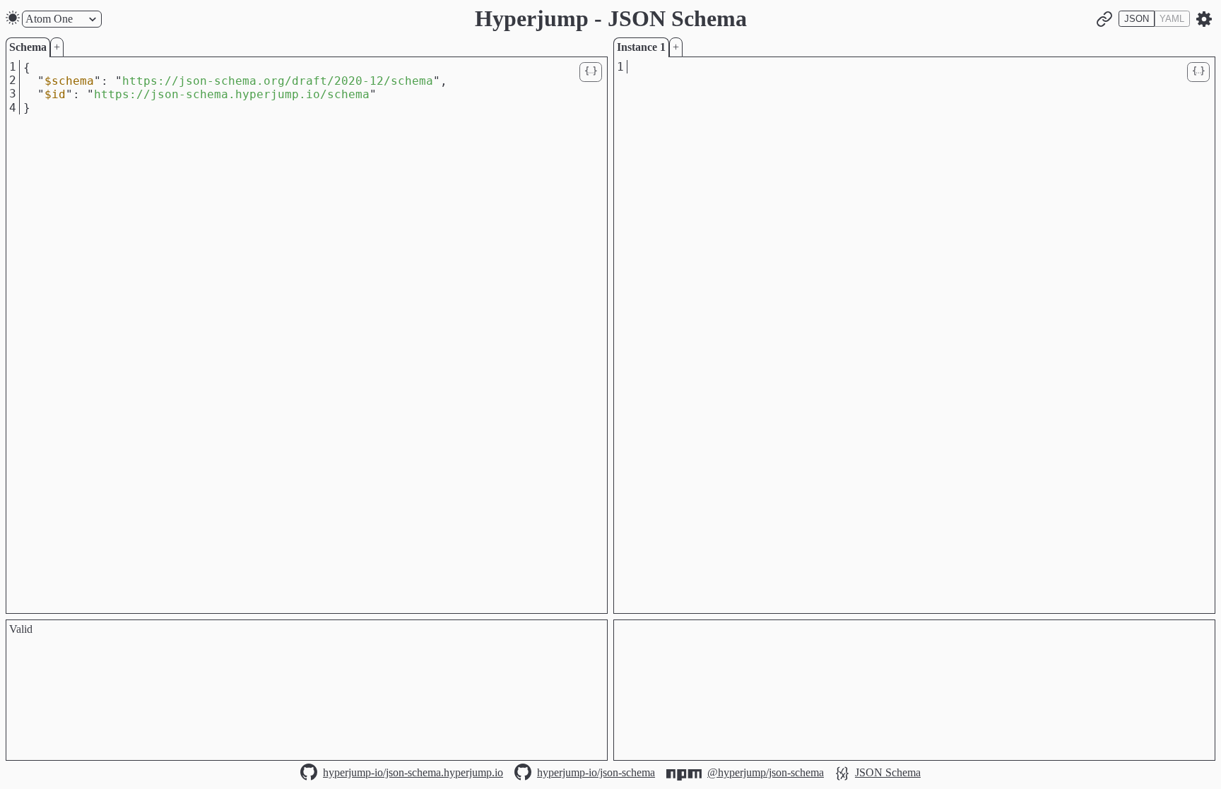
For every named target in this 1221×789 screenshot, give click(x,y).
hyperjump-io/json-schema (596, 772)
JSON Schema (888, 772)
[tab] (27, 47)
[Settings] (1204, 19)
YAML (1172, 18)
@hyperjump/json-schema (765, 772)
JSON (1136, 18)
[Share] (1104, 19)
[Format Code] (590, 72)
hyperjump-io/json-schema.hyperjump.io (413, 772)
